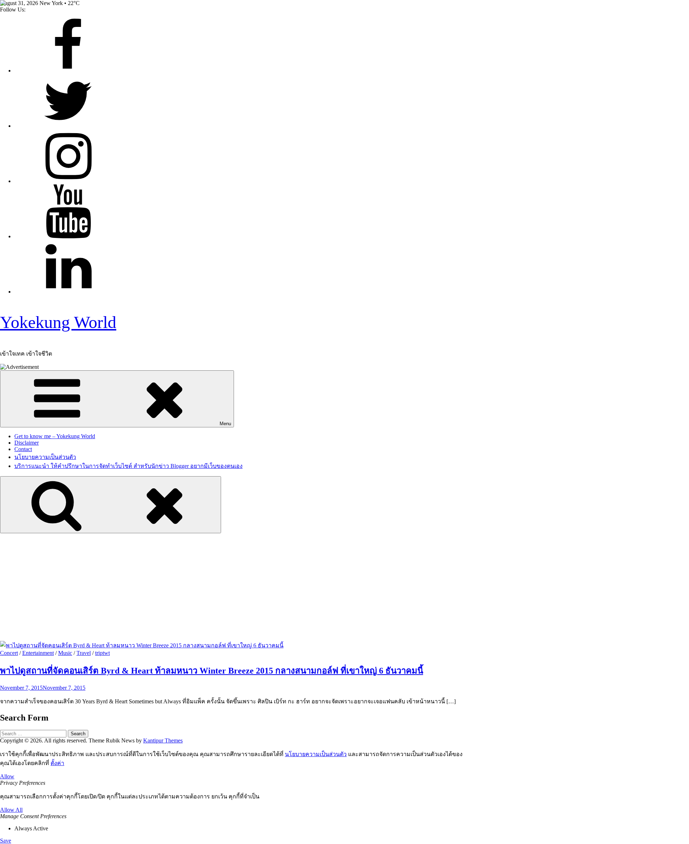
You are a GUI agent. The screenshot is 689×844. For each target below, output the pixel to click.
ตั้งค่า (57, 763)
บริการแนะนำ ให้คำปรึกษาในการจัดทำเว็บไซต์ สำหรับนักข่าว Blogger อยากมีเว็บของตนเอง (128, 466)
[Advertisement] (344, 587)
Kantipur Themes (163, 740)
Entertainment (38, 653)
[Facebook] (68, 70)
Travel (83, 653)
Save (5, 841)
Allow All (11, 810)
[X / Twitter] (68, 126)
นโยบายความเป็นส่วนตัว (45, 457)
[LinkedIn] (68, 292)
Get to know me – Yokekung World (54, 436)
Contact (23, 449)
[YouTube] (68, 236)
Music (65, 653)
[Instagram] (68, 181)
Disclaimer (26, 443)
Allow (7, 776)
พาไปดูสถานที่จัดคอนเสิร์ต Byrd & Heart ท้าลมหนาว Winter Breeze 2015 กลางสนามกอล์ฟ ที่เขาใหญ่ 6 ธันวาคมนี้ (211, 670)
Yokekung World (58, 322)
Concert (9, 653)
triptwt (102, 653)
